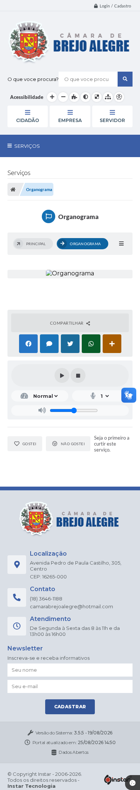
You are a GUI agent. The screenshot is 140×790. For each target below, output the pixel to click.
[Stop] (78, 375)
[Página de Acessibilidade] (119, 97)
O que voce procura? (33, 79)
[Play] (62, 375)
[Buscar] (125, 79)
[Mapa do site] (108, 97)
